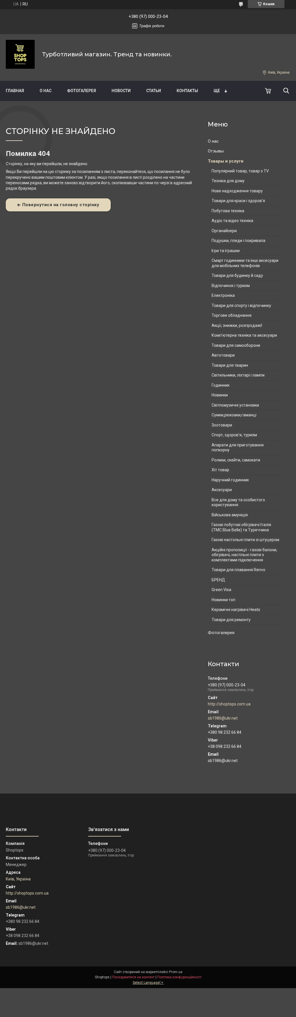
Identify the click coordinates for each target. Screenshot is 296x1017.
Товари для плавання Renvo (238, 569)
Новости (121, 90)
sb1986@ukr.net (223, 718)
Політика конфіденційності (179, 977)
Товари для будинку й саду (237, 275)
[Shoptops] (20, 54)
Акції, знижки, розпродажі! (237, 325)
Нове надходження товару (237, 191)
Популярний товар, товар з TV (240, 171)
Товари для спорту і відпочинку (241, 305)
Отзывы (216, 151)
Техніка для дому (228, 180)
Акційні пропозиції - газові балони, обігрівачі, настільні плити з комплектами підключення (244, 554)
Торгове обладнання (231, 315)
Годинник (221, 385)
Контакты (187, 90)
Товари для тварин (230, 365)
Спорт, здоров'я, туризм (234, 435)
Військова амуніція (230, 515)
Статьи (153, 90)
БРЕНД (218, 580)
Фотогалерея (81, 90)
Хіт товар (220, 469)
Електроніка (223, 295)
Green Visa (221, 589)
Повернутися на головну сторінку (60, 204)
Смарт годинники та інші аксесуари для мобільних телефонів (245, 263)
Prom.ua (175, 972)
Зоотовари (222, 425)
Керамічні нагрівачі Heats (236, 609)
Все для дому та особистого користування (238, 502)
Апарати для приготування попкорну (238, 447)
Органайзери (224, 230)
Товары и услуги (225, 161)
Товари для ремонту (231, 619)
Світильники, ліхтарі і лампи (238, 375)
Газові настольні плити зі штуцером (245, 539)
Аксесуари (222, 489)
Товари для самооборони (236, 345)
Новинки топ (223, 599)
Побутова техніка (228, 210)
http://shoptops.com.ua (229, 704)
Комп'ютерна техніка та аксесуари (244, 335)
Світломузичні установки (235, 405)
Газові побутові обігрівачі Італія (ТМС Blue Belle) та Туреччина (241, 527)
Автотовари (223, 355)
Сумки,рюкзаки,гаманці (234, 415)
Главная (15, 90)
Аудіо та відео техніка (232, 220)
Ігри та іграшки (226, 250)
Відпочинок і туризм (231, 285)
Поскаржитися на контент (133, 977)
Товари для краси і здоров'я (238, 200)
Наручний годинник (230, 480)
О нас (45, 90)
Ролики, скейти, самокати (236, 460)
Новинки (220, 395)
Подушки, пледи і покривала (238, 240)
